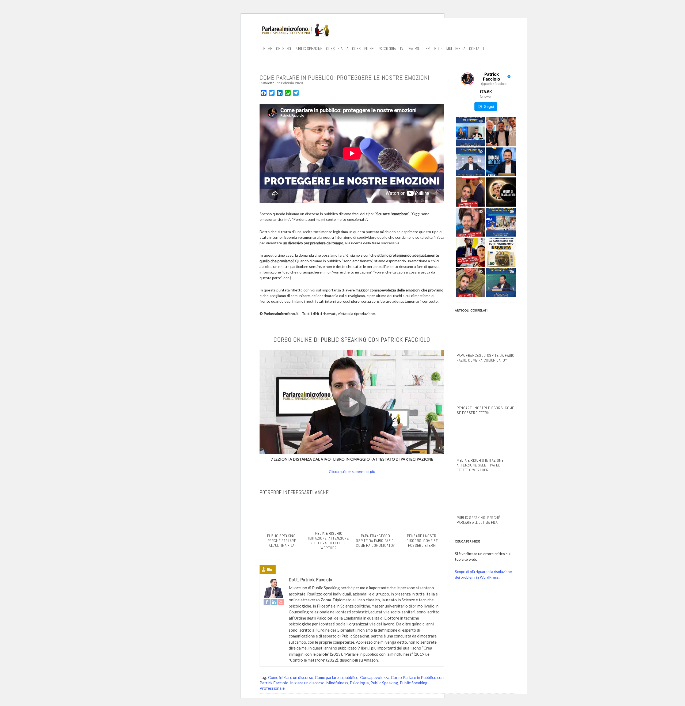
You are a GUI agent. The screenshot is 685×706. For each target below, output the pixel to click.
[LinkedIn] (274, 602)
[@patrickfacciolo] (467, 79)
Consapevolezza (374, 677)
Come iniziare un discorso (290, 677)
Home (267, 48)
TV (401, 48)
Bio (269, 569)
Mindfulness (337, 682)
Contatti (476, 48)
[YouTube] (280, 602)
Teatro (413, 48)
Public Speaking (308, 48)
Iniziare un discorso (307, 682)
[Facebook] (267, 602)
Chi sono (283, 48)
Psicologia (359, 682)
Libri (427, 48)
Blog (438, 48)
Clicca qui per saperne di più (352, 471)
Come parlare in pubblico (337, 677)
